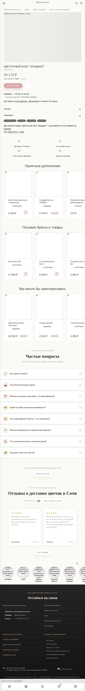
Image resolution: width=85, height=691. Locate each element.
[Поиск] (76, 3)
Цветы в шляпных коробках (60, 9)
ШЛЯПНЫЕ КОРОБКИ (11, 650)
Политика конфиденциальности (58, 651)
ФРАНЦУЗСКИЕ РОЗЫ (52, 621)
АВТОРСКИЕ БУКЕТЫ (52, 605)
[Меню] (4, 3)
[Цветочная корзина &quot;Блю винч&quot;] (18, 307)
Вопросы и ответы (53, 647)
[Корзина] (42, 686)
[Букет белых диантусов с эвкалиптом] (18, 184)
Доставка (49, 640)
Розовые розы (10, 120)
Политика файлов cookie (55, 654)
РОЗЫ (23, 579)
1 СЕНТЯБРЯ (8, 579)
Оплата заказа (51, 644)
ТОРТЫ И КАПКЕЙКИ (11, 639)
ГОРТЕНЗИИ (48, 626)
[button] (9, 686)
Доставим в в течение (31, 102)
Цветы (27, 9)
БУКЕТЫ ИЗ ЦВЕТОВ (54, 580)
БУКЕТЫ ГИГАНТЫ (51, 610)
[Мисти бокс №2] (18, 245)
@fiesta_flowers (20, 615)
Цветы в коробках (39, 9)
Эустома (21, 120)
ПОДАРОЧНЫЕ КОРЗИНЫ (12, 634)
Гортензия (31, 120)
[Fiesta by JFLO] (42, 3)
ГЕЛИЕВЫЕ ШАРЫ (9, 655)
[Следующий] (80, 527)
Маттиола (41, 120)
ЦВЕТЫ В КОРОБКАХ (38, 580)
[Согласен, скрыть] (82, 681)
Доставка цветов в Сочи (12, 9)
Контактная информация (14, 605)
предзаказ (54, 213)
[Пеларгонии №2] (49, 307)
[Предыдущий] (4, 527)
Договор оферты (52, 658)
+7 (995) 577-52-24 (22, 618)
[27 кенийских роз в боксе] (49, 245)
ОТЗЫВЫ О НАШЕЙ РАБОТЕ (55, 634)
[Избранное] (81, 3)
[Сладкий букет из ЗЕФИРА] (49, 184)
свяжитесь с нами (16, 132)
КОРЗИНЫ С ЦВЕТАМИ (69, 580)
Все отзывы (42, 552)
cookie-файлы (17, 681)
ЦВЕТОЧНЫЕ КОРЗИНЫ (12, 645)
